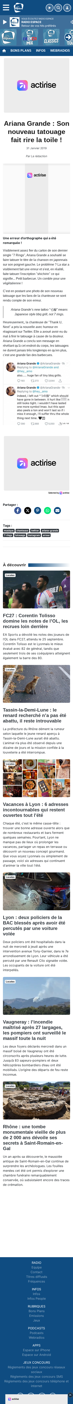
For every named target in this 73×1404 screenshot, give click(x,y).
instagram (34, 535)
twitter (35, 530)
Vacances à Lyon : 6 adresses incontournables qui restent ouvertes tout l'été (35, 810)
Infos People (36, 1298)
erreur (46, 535)
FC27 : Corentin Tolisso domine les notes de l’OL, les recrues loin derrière (35, 621)
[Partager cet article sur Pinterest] (36, 512)
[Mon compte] (67, 8)
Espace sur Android (36, 1355)
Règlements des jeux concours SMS (36, 1376)
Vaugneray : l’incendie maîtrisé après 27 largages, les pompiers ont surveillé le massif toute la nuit (34, 1030)
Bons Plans (21, 50)
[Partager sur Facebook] (16, 512)
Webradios (60, 50)
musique (9, 530)
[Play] (5, 22)
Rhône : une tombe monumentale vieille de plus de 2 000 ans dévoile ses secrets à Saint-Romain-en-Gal (34, 1137)
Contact (36, 1272)
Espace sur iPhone (36, 1350)
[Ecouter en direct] (50, 8)
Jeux (36, 1320)
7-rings (8, 535)
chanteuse (22, 530)
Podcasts (36, 1333)
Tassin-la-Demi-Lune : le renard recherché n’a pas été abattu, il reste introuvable (34, 715)
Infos (41, 50)
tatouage (20, 535)
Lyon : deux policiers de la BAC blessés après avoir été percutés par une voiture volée (34, 925)
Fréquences (36, 1281)
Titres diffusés (36, 1277)
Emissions (36, 1316)
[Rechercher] (58, 8)
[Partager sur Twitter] (26, 512)
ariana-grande (50, 530)
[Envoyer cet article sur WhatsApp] (46, 512)
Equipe (37, 1267)
